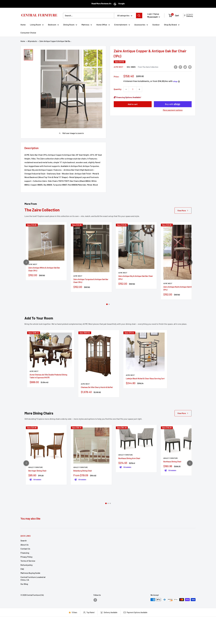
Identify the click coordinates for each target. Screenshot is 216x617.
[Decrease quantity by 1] (126, 89)
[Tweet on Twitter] (185, 67)
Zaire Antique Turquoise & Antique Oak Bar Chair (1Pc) (90, 280)
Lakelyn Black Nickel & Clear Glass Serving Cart (145, 378)
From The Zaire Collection (148, 67)
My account (152, 17)
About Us (24, 544)
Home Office (101, 24)
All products (32, 41)
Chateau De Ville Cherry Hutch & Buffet (97, 387)
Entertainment (120, 24)
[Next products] (189, 262)
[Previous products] (26, 262)
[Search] (139, 15)
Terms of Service (27, 561)
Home (23, 24)
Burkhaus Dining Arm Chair (129, 458)
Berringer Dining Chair (37, 471)
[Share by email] (190, 67)
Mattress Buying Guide (30, 573)
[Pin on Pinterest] (180, 67)
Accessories (139, 24)
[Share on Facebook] (175, 67)
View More (181, 210)
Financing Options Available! (128, 97)
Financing (24, 553)
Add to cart (133, 104)
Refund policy (26, 565)
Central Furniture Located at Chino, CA (33, 578)
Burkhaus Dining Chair (172, 461)
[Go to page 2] (109, 304)
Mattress (85, 24)
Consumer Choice (28, 32)
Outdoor (156, 24)
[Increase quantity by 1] (139, 89)
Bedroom (52, 24)
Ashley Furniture (35, 467)
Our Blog (24, 584)
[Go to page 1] (107, 304)
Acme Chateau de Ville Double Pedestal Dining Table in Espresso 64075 (48, 376)
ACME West (118, 67)
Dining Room (68, 24)
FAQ (22, 569)
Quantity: (118, 89)
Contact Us (25, 548)
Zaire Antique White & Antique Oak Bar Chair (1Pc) (44, 269)
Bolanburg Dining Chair (82, 471)
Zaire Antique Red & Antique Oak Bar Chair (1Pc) (180, 288)
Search (23, 540)
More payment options (172, 110)
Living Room (35, 24)
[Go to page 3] (110, 503)
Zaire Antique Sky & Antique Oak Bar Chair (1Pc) (135, 277)
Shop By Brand (170, 24)
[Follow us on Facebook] (95, 600)
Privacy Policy (26, 557)
